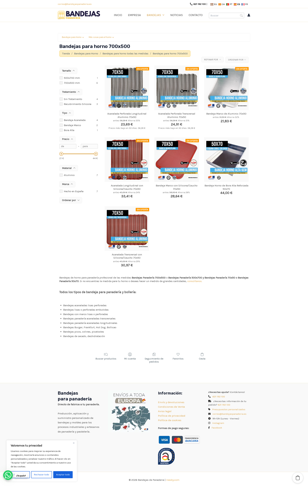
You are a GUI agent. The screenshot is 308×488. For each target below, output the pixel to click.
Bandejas (154, 15)
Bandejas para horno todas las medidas (125, 53)
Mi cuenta (130, 358)
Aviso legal (164, 411)
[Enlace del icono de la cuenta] (248, 15)
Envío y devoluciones (171, 402)
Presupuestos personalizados (228, 409)
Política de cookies (169, 420)
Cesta (202, 358)
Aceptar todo (63, 474)
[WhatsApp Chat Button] (8, 475)
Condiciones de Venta (171, 406)
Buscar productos (105, 358)
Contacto (196, 15)
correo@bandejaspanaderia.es (75, 4)
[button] (162, 15)
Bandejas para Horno (86, 53)
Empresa (134, 15)
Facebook (217, 427)
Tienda (66, 53)
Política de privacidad (171, 415)
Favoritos (178, 358)
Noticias (176, 15)
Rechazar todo (41, 474)
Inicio (118, 15)
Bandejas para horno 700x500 (170, 53)
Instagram (218, 423)
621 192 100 (199, 4)
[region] (41, 461)
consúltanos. (194, 281)
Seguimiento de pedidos (154, 360)
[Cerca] (74, 443)
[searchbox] (226, 15)
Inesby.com (172, 479)
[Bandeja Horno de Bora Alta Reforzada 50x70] (226, 159)
